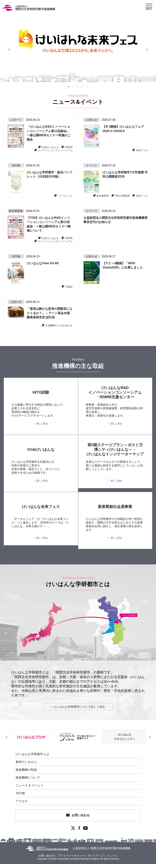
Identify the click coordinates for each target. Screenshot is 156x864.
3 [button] (78, 87)
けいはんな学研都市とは (32, 754)
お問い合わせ (81, 815)
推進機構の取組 (26, 769)
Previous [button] (9, 50)
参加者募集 (102, 195)
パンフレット (65, 195)
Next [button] (147, 50)
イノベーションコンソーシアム (55, 150)
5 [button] (87, 87)
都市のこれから (26, 761)
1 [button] (68, 87)
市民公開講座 (122, 195)
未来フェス (142, 150)
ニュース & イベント (30, 785)
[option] (78, 49)
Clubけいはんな (50, 147)
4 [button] (82, 87)
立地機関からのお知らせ (58, 325)
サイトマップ (96, 855)
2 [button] (73, 87)
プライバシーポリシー (71, 855)
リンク (111, 855)
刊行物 (20, 793)
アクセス (22, 801)
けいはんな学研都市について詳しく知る (79, 706)
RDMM (68, 147)
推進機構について (28, 777)
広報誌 (68, 286)
